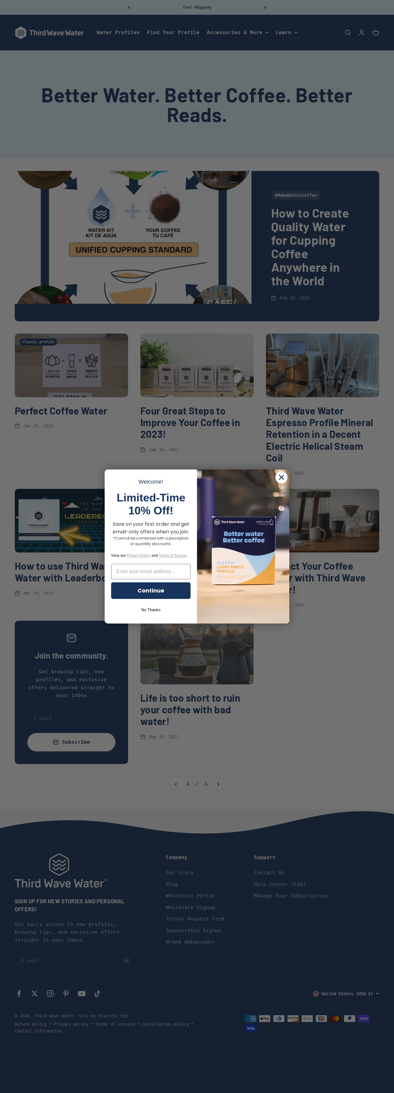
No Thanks (151, 610)
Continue (151, 590)
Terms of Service (173, 555)
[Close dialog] (281, 477)
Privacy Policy (138, 555)
